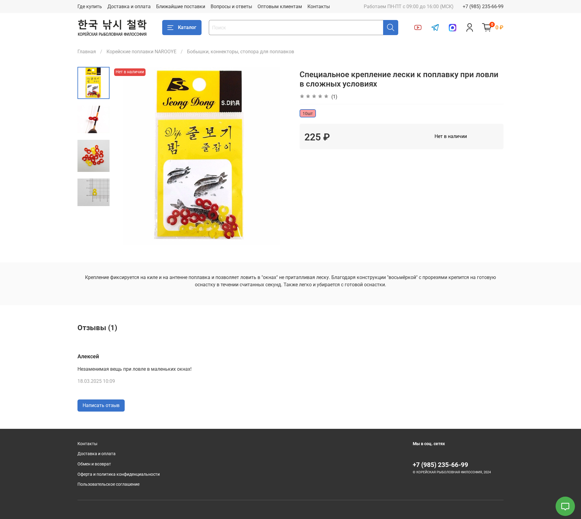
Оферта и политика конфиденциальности (118, 474)
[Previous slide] (124, 156)
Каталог (187, 27)
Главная (86, 51)
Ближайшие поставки (180, 6)
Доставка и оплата (129, 6)
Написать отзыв (101, 405)
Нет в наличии (451, 136)
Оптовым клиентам (280, 6)
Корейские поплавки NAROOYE (141, 51)
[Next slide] (278, 156)
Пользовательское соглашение (108, 484)
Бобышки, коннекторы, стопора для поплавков (240, 51)
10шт (308, 113)
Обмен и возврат (94, 464)
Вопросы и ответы (231, 6)
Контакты (318, 6)
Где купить (89, 6)
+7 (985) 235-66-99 (483, 6)
